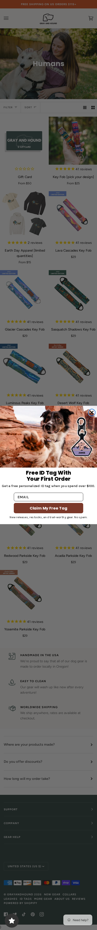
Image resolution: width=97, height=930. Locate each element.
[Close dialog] (91, 412)
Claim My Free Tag (48, 508)
